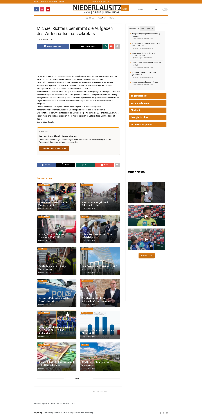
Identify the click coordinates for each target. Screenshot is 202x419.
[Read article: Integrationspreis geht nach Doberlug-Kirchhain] (100, 197)
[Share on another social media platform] (117, 46)
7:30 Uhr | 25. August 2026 (143, 58)
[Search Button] (156, 9)
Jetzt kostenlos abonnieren (54, 148)
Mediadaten (53, 1)
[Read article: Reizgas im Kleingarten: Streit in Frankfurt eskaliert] (56, 293)
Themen (112, 18)
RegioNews (89, 18)
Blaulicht (43, 249)
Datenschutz (62, 1)
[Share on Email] (111, 46)
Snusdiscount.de (78, 413)
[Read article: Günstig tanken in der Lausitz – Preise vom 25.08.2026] (56, 229)
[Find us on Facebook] (36, 9)
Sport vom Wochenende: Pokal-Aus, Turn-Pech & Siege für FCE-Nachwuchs (55, 330)
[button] (146, 192)
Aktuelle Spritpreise (141, 124)
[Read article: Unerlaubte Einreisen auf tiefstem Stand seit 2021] (100, 325)
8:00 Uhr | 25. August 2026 (143, 48)
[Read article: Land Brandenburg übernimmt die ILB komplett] (100, 261)
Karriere (36, 1)
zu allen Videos (146, 256)
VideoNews (102, 18)
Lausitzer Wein (57, 413)
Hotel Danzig (89, 413)
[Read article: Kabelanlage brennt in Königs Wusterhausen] (56, 261)
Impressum (44, 1)
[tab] (134, 28)
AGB (69, 1)
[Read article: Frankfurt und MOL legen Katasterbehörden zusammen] (100, 293)
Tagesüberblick (139, 95)
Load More (78, 378)
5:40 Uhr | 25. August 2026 (143, 84)
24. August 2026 (89, 272)
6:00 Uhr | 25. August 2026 (143, 77)
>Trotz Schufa (47, 413)
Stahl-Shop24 (67, 413)
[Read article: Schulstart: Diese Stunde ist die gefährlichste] (100, 229)
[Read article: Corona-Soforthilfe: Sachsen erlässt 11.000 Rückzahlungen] (56, 356)
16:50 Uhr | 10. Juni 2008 (45, 39)
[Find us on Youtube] (48, 9)
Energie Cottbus (139, 117)
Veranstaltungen (140, 103)
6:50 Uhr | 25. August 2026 (143, 67)
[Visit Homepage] (101, 9)
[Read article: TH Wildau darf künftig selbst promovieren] (100, 356)
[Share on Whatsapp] (105, 46)
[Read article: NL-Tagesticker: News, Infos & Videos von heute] (56, 197)
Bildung (85, 217)
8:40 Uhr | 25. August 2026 (143, 38)
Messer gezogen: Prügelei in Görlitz (145, 82)
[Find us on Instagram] (42, 9)
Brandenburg (44, 185)
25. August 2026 (46, 208)
